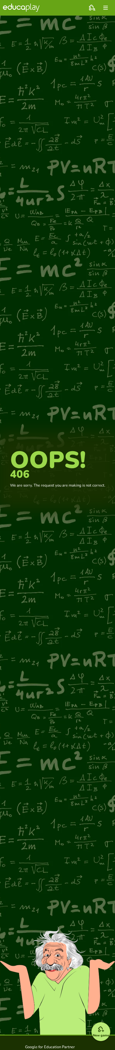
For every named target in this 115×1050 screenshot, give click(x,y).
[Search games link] (92, 7)
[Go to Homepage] (21, 8)
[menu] (105, 7)
